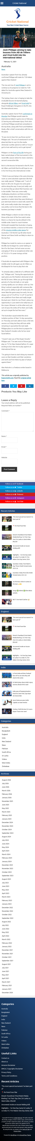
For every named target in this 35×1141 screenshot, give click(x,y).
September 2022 (7, 918)
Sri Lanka (5, 756)
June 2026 (5, 787)
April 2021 (5, 978)
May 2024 (5, 847)
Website (4, 457)
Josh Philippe (20, 85)
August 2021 (6, 964)
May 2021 (5, 975)
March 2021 (6, 982)
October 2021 (7, 957)
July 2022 (5, 925)
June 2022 (5, 929)
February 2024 (7, 858)
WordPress (13, 1135)
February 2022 (7, 943)
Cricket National (19, 3)
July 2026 (5, 783)
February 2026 (7, 794)
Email (4, 447)
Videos (4, 759)
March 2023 (6, 897)
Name (4, 436)
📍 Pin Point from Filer (9, 1092)
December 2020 (7, 992)
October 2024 (7, 829)
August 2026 (6, 780)
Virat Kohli (25, 103)
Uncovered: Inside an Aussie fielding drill (15, 1104)
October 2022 (7, 914)
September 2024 (7, 833)
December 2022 (7, 907)
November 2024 (7, 826)
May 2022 (5, 932)
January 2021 (6, 989)
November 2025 (7, 801)
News (3, 69)
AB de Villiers (13, 103)
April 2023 (5, 893)
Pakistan (5, 748)
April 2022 (5, 936)
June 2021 (5, 971)
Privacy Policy (6, 1072)
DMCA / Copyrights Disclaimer (12, 1069)
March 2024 (6, 854)
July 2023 (5, 883)
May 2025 (5, 808)
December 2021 (7, 950)
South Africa (6, 752)
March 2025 (6, 812)
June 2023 (5, 886)
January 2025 (6, 819)
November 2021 (7, 953)
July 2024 (5, 840)
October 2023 (7, 872)
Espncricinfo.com (7, 378)
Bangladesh (6, 731)
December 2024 (7, 822)
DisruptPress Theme (25, 1135)
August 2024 (6, 837)
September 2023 (7, 875)
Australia (6, 66)
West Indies (6, 763)
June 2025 (5, 805)
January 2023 (6, 904)
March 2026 (6, 790)
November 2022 (7, 911)
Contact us (5, 1058)
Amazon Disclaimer (8, 1065)
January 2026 (6, 797)
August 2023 (6, 879)
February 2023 (7, 900)
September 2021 (7, 960)
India (3, 738)
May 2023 (5, 890)
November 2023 (7, 868)
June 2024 (5, 844)
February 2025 (7, 815)
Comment (5, 411)
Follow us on (14, 484)
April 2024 (5, 851)
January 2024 (6, 861)
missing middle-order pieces (16, 230)
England (5, 734)
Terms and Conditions (9, 1076)
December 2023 (7, 865)
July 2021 (5, 968)
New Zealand (6, 741)
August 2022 (6, 922)
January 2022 (6, 946)
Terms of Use (25, 1129)
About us (4, 1061)
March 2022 (6, 939)
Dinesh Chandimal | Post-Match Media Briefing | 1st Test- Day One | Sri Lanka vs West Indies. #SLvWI (15, 1098)
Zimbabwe (5, 766)
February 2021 (7, 985)
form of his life (18, 152)
